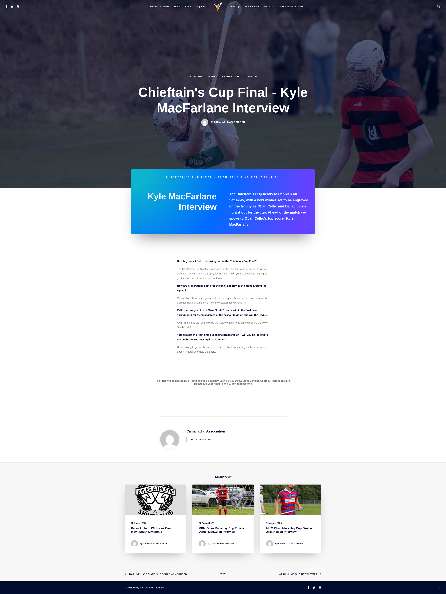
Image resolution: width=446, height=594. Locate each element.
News (177, 6)
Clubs (188, 6)
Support (200, 6)
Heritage (235, 6)
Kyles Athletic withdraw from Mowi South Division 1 (151, 530)
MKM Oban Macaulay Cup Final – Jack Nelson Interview (289, 530)
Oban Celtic (233, 76)
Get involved (252, 6)
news (213, 76)
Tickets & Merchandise (291, 6)
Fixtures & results (160, 6)
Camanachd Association (229, 122)
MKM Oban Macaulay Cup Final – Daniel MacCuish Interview (221, 530)
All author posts (201, 439)
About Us (269, 6)
